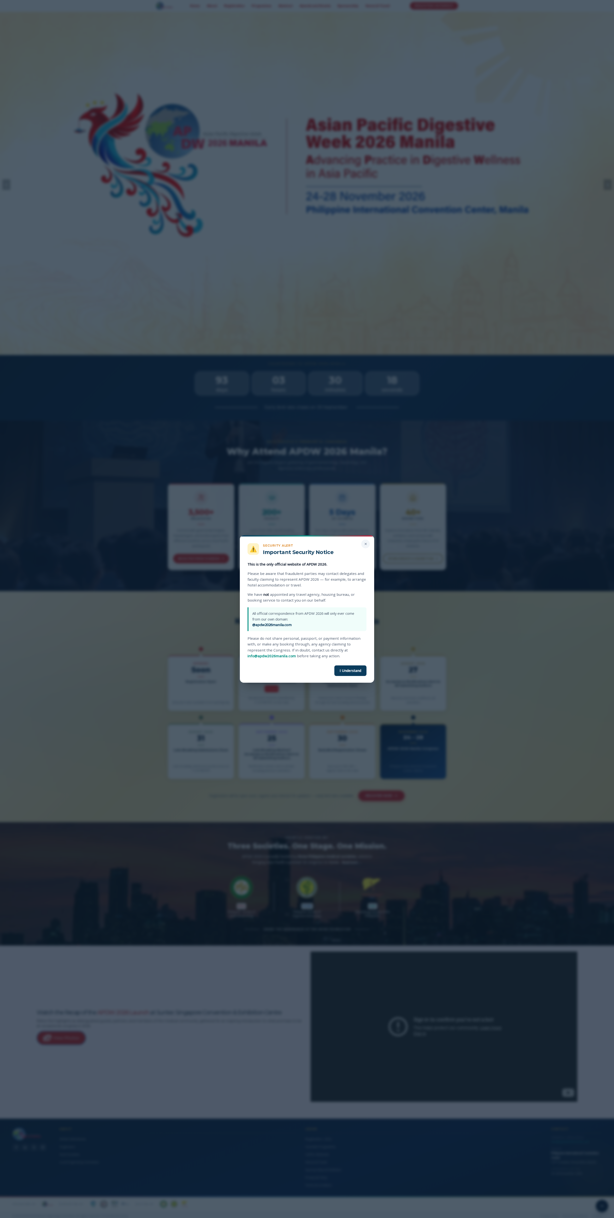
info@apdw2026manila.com (272, 655)
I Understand (350, 670)
